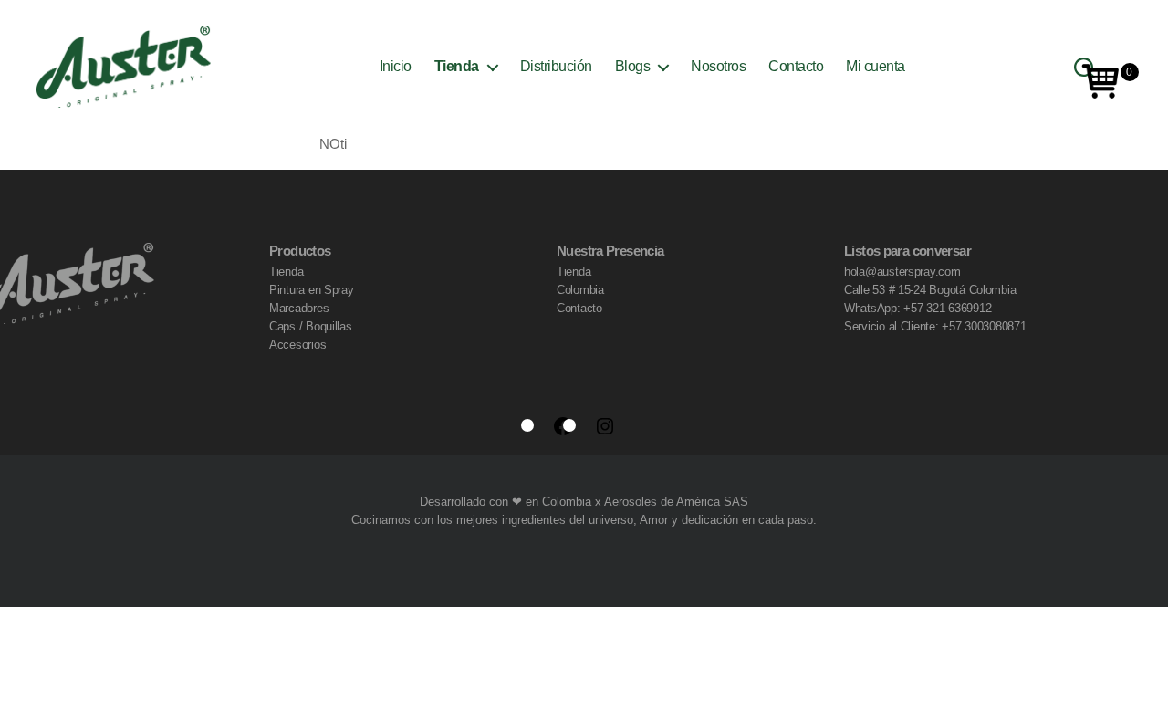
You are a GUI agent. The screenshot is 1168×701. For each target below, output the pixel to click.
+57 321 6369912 (947, 308)
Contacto (795, 66)
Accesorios (297, 344)
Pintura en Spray (311, 290)
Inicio (396, 66)
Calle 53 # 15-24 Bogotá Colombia (930, 290)
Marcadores (298, 308)
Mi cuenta (875, 66)
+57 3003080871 (984, 326)
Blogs (633, 66)
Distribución (556, 66)
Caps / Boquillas (310, 326)
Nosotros (718, 66)
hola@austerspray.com (902, 271)
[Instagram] (605, 426)
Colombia (580, 290)
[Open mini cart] (1101, 81)
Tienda (456, 66)
